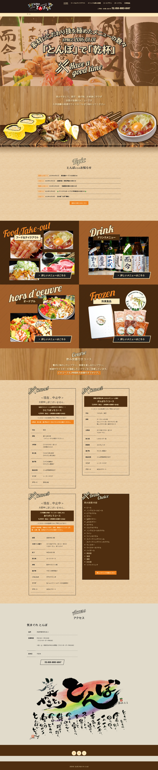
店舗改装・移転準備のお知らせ (66, 181)
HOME (66, 3)
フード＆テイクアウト (78, 3)
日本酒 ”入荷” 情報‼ (63, 196)
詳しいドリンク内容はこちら (106, 573)
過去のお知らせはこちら (79, 203)
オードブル (118, 3)
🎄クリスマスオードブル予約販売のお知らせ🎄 (71, 191)
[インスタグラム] (79, 753)
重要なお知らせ (43, 176)
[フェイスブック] (74, 753)
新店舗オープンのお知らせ (69, 176)
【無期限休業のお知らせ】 (69, 186)
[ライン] (84, 753)
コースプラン (107, 3)
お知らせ (41, 181)
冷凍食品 (127, 3)
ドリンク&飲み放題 (94, 3)
